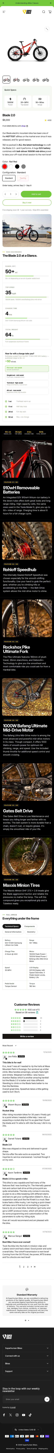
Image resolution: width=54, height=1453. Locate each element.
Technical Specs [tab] (12, 926)
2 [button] (23, 1267)
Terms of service (32, 1448)
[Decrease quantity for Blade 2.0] (5, 194)
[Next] (50, 3)
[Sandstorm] (11, 166)
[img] (9, 1052)
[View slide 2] (28, 1320)
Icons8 (13, 1407)
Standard (9, 178)
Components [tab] (29, 926)
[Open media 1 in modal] (46, 29)
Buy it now (27, 202)
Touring (23, 178)
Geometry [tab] (31, 932)
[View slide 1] (25, 1320)
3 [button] (27, 1267)
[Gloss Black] (17, 166)
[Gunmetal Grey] (23, 166)
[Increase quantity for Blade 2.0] (16, 194)
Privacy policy (20, 1448)
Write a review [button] (27, 1036)
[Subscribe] (46, 1399)
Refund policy (10, 1448)
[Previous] (3, 3)
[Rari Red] (5, 166)
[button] (16, 1018)
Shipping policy (43, 1448)
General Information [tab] (13, 932)
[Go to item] (6, 79)
